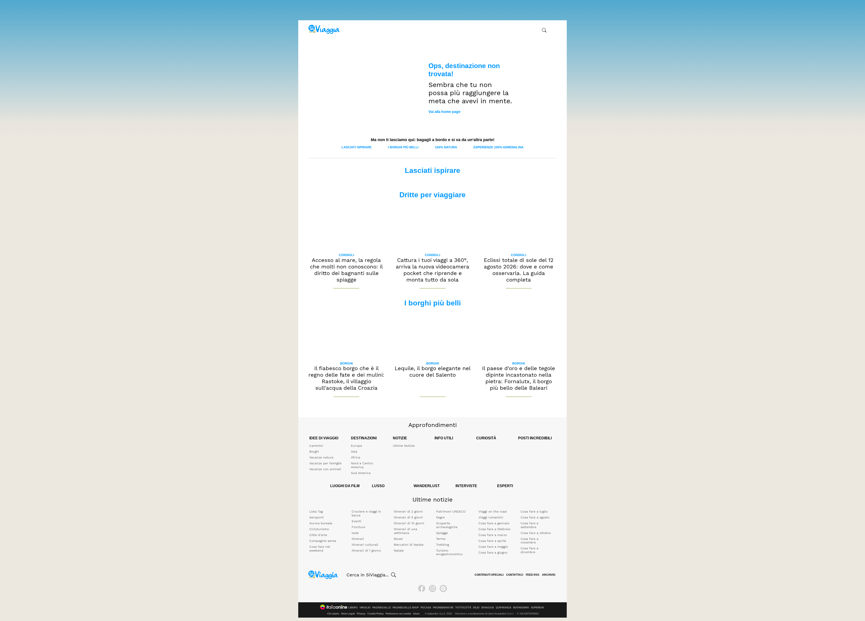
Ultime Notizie (404, 445)
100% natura (446, 147)
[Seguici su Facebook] (421, 588)
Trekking (442, 544)
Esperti (505, 486)
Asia (354, 451)
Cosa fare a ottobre (536, 533)
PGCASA (426, 607)
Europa (356, 445)
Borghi (346, 363)
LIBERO (353, 607)
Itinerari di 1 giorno (366, 550)
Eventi (356, 521)
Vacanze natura (321, 457)
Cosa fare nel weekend (319, 548)
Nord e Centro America (362, 465)
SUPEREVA (537, 607)
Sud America (361, 473)
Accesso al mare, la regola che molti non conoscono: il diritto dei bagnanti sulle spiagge (346, 270)
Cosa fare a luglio (534, 511)
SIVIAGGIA (487, 607)
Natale (399, 550)
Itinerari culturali (365, 544)
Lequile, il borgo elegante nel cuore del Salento (433, 371)
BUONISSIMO (521, 607)
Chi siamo (333, 613)
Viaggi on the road (492, 511)
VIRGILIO (365, 607)
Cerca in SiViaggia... (367, 574)
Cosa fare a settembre (529, 525)
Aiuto (416, 613)
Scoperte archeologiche (447, 525)
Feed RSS (532, 574)
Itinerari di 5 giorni (408, 517)
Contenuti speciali (489, 574)
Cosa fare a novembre (529, 540)
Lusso (378, 486)
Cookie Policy (375, 613)
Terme (440, 539)
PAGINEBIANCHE (443, 607)
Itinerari (358, 539)
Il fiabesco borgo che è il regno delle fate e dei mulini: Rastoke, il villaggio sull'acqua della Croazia (346, 378)
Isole (355, 533)
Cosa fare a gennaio (493, 523)
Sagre (440, 517)
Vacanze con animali (325, 469)
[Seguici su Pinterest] (443, 588)
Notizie (400, 438)
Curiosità (486, 438)
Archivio (548, 574)
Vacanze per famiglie (325, 463)
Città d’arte (318, 535)
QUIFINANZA (503, 607)
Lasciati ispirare (356, 147)
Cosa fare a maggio (493, 546)
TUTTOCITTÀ (463, 607)
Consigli (346, 255)
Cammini (316, 445)
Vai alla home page (444, 112)
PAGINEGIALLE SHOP (406, 607)
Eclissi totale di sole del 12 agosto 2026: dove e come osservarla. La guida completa (518, 270)
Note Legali (348, 613)
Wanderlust (427, 486)
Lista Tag (316, 511)
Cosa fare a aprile (492, 541)
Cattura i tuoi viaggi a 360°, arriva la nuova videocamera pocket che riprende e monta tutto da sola (432, 270)
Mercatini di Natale (408, 544)
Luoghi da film (345, 486)
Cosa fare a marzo (492, 535)
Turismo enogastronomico (449, 552)
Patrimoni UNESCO (450, 511)
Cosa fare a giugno (492, 552)
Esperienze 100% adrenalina (498, 147)
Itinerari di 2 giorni (408, 511)
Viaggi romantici (490, 517)
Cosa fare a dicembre (529, 550)
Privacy (361, 613)
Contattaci (514, 574)
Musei (398, 539)
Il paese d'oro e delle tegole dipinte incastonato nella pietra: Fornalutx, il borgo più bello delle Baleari (518, 378)
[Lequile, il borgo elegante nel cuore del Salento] (432, 334)
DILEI (476, 607)
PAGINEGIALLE (381, 607)
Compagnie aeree (322, 541)
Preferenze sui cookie (398, 613)
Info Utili (444, 438)
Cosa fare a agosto (535, 517)
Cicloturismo (319, 529)
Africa (355, 457)
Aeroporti (316, 517)
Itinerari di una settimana (405, 531)
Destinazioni (364, 438)
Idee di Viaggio (323, 438)
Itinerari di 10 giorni (409, 523)
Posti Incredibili (535, 438)
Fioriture (358, 527)
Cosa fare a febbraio (494, 529)
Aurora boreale (320, 523)
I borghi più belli (403, 147)
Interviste (466, 486)
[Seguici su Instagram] (432, 588)
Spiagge (442, 533)
